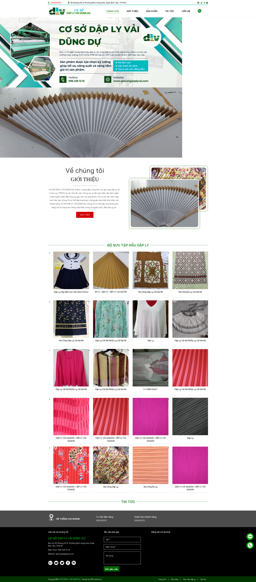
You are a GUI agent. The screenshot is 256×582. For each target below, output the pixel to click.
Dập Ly (190, 438)
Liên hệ (186, 11)
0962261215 (101, 520)
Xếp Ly (150, 340)
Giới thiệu (174, 579)
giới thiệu (132, 11)
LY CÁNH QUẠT (150, 389)
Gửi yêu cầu (111, 569)
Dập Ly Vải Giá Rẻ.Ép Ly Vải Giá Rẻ (110, 340)
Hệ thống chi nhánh (68, 518)
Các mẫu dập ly (189, 579)
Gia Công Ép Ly (150, 486)
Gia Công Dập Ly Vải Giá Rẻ (150, 292)
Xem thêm (85, 215)
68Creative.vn (96, 579)
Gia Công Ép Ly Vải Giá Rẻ (190, 292)
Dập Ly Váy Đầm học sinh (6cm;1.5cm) (71, 292)
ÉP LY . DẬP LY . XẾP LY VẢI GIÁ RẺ (111, 292)
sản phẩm (151, 11)
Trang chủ (112, 11)
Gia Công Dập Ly (110, 486)
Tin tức (169, 11)
